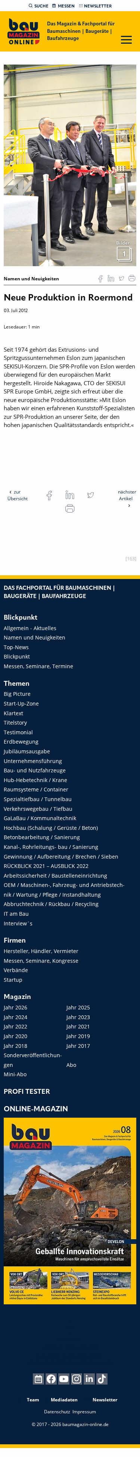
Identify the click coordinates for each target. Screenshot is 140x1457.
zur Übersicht (17, 495)
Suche (41, 6)
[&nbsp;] (70, 165)
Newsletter (98, 6)
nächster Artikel (127, 495)
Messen (66, 6)
